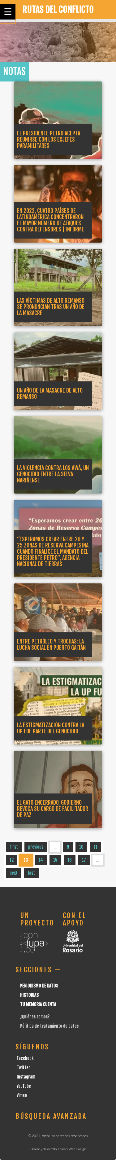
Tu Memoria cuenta (38, 1004)
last (31, 873)
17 (84, 860)
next (14, 873)
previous (35, 847)
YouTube (24, 1086)
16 (69, 860)
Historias (29, 995)
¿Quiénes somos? (34, 1016)
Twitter (23, 1067)
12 (12, 860)
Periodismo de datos (39, 985)
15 (55, 860)
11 (95, 847)
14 (40, 860)
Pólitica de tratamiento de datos (49, 1026)
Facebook (25, 1058)
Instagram (26, 1076)
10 (81, 847)
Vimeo (22, 1095)
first (14, 847)
